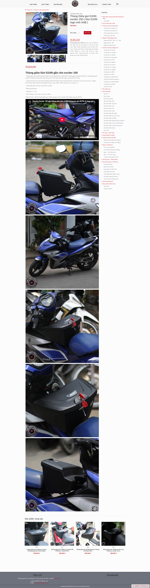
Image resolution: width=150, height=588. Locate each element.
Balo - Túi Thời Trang (109, 154)
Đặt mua (87, 32)
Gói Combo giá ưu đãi (109, 23)
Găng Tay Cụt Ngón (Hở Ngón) (112, 142)
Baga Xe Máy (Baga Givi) (110, 38)
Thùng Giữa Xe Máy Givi (110, 30)
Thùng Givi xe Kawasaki (110, 57)
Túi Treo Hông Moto (109, 147)
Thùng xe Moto (108, 188)
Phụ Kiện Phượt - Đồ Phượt (110, 162)
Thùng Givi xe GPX (109, 74)
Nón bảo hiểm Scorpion (110, 103)
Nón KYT (106, 94)
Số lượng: (73, 32)
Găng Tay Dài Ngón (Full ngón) (112, 140)
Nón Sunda (107, 96)
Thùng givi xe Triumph (110, 67)
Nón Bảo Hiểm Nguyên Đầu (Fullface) (114, 120)
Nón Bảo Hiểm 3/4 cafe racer (112, 115)
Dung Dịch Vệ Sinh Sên (110, 169)
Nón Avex (106, 130)
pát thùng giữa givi (108, 181)
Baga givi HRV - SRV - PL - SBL (112, 40)
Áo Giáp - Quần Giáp (108, 132)
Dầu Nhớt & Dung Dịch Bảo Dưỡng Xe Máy (113, 17)
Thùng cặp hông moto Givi (111, 33)
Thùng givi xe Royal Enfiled (111, 81)
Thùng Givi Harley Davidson (111, 79)
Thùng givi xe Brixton (109, 84)
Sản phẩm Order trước (109, 183)
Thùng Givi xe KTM (109, 60)
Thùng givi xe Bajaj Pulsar (111, 77)
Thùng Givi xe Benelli (109, 62)
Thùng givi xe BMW (109, 72)
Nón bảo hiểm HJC (109, 106)
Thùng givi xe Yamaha (110, 52)
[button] (117, 4)
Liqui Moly (106, 21)
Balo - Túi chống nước (110, 152)
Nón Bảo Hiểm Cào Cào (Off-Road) (113, 123)
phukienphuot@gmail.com (41, 582)
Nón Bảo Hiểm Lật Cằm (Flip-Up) (113, 125)
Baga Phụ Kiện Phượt (110, 45)
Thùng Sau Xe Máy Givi (110, 28)
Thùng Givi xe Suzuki (109, 55)
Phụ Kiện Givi (106, 89)
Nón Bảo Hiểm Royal (109, 128)
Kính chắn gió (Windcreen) (111, 179)
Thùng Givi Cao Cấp (109, 35)
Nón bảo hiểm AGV (109, 101)
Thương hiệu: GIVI (76, 13)
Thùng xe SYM (108, 86)
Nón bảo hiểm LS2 (109, 108)
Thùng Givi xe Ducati (109, 64)
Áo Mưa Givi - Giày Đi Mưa (110, 159)
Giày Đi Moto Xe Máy (108, 135)
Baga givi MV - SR (109, 42)
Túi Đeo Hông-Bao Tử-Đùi (111, 157)
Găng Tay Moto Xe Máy (109, 137)
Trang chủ (29, 10)
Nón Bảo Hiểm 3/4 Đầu (110, 118)
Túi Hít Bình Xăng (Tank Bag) (112, 149)
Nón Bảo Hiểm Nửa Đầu (110, 113)
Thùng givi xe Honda (109, 50)
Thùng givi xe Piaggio (110, 69)
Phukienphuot (75, 3)
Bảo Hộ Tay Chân (108, 166)
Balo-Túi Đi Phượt (108, 145)
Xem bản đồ (57, 578)
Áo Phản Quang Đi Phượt (111, 176)
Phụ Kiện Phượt (108, 164)
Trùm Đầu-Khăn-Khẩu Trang (111, 174)
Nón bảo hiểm (107, 91)
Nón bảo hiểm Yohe (109, 111)
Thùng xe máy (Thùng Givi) (41, 10)
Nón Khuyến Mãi (108, 98)
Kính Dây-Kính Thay (109, 171)
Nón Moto (106, 186)
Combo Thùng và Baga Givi (110, 47)
